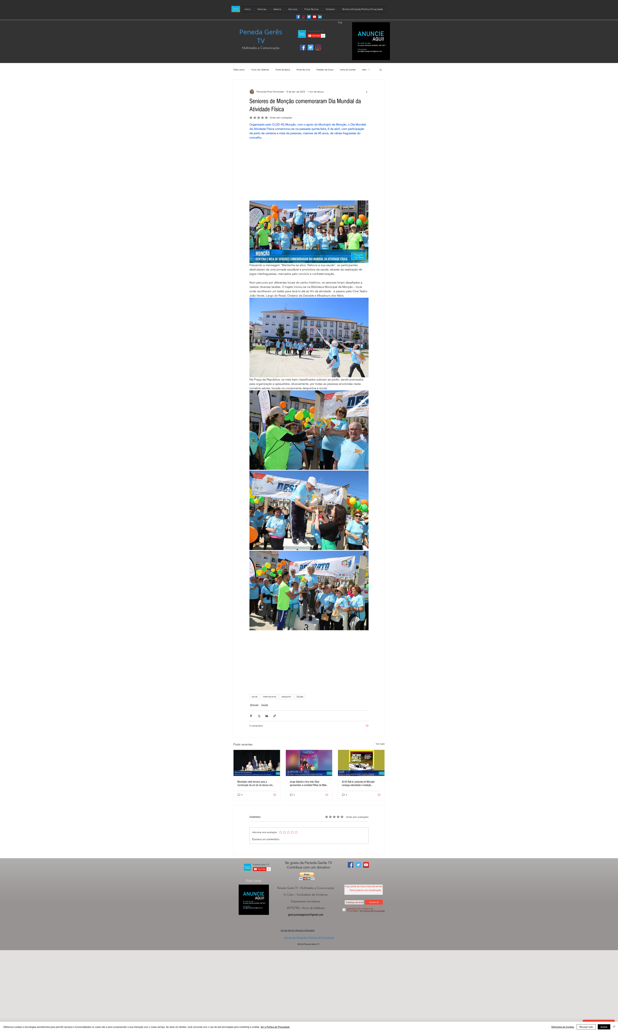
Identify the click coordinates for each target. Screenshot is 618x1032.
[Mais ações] (367, 92)
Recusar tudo (586, 1026)
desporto (286, 696)
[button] (380, 69)
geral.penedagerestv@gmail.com (305, 914)
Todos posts (239, 69)
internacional (269, 696)
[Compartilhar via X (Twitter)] (258, 715)
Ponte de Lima (303, 69)
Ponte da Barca (283, 69)
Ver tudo (380, 743)
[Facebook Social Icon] (303, 47)
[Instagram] (303, 17)
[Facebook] (298, 17)
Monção (254, 704)
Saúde (299, 696)
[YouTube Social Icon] (366, 865)
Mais (364, 69)
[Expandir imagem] (309, 430)
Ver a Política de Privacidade (275, 1026)
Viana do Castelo (348, 69)
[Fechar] (614, 1026)
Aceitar (604, 1026)
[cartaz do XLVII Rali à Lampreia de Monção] (361, 763)
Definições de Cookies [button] (562, 1026)
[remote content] (309, 172)
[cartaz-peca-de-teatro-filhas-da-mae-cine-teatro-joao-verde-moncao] (309, 763)
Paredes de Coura (324, 69)
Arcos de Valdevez (260, 69)
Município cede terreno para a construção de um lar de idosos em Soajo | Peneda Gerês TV (254, 783)
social (255, 696)
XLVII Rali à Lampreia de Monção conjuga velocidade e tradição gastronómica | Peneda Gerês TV (358, 783)
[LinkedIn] (320, 17)
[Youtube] (314, 17)
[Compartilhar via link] (274, 715)
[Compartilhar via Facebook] (251, 715)
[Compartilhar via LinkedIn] (266, 715)
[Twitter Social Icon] (310, 47)
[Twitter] (309, 17)
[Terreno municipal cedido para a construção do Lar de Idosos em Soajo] (257, 763)
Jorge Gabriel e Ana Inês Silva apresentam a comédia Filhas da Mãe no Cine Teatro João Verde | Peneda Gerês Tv (308, 783)
